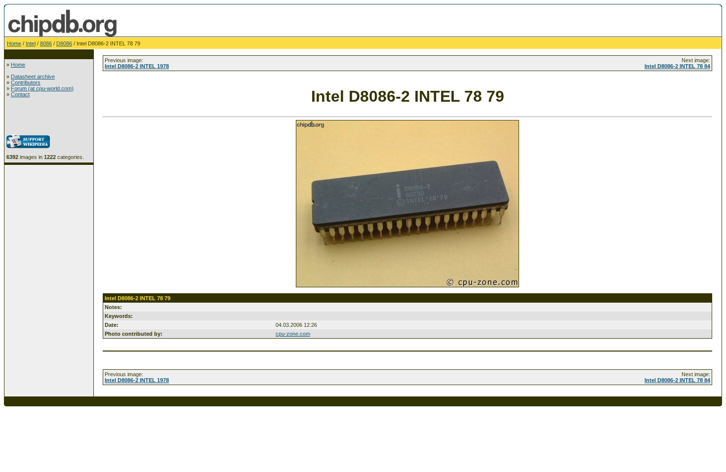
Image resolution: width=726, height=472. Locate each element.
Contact (20, 94)
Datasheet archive (33, 76)
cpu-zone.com (293, 334)
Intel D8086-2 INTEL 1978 (137, 66)
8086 (46, 43)
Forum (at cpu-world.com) (42, 88)
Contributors (25, 82)
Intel (31, 43)
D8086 (64, 43)
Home (14, 43)
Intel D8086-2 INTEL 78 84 (677, 66)
